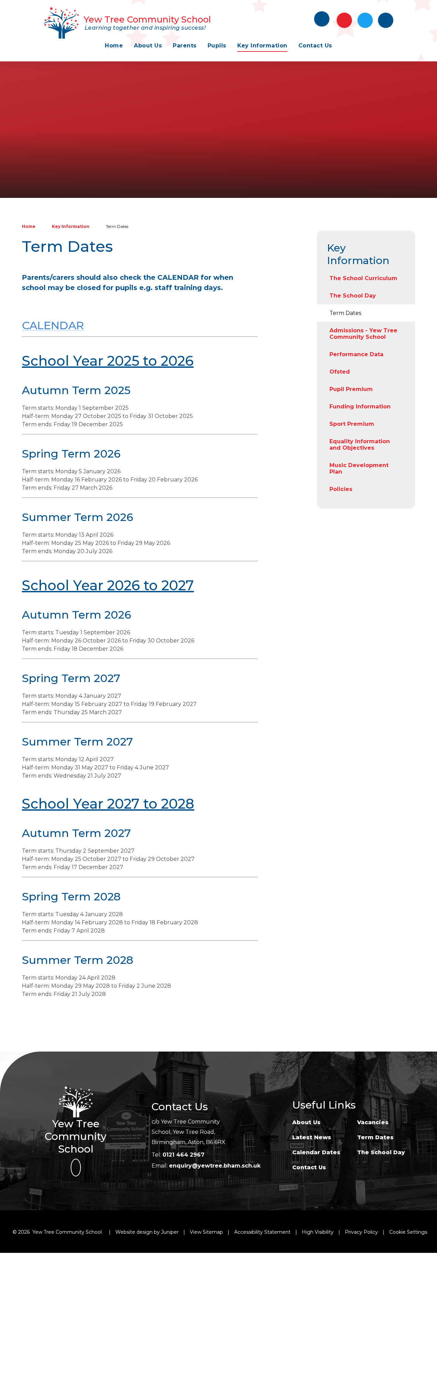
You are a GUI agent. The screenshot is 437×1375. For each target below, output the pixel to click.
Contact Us (309, 1167)
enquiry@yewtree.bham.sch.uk (214, 1165)
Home (29, 226)
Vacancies (373, 1122)
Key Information (70, 226)
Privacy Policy (361, 1232)
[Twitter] (365, 20)
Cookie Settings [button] (408, 1232)
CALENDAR (53, 325)
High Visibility (318, 1232)
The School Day (381, 1152)
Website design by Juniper (147, 1232)
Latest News (311, 1137)
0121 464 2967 (184, 1155)
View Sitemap (206, 1232)
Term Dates (117, 226)
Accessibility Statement (262, 1232)
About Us (306, 1122)
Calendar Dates (316, 1152)
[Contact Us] (344, 20)
